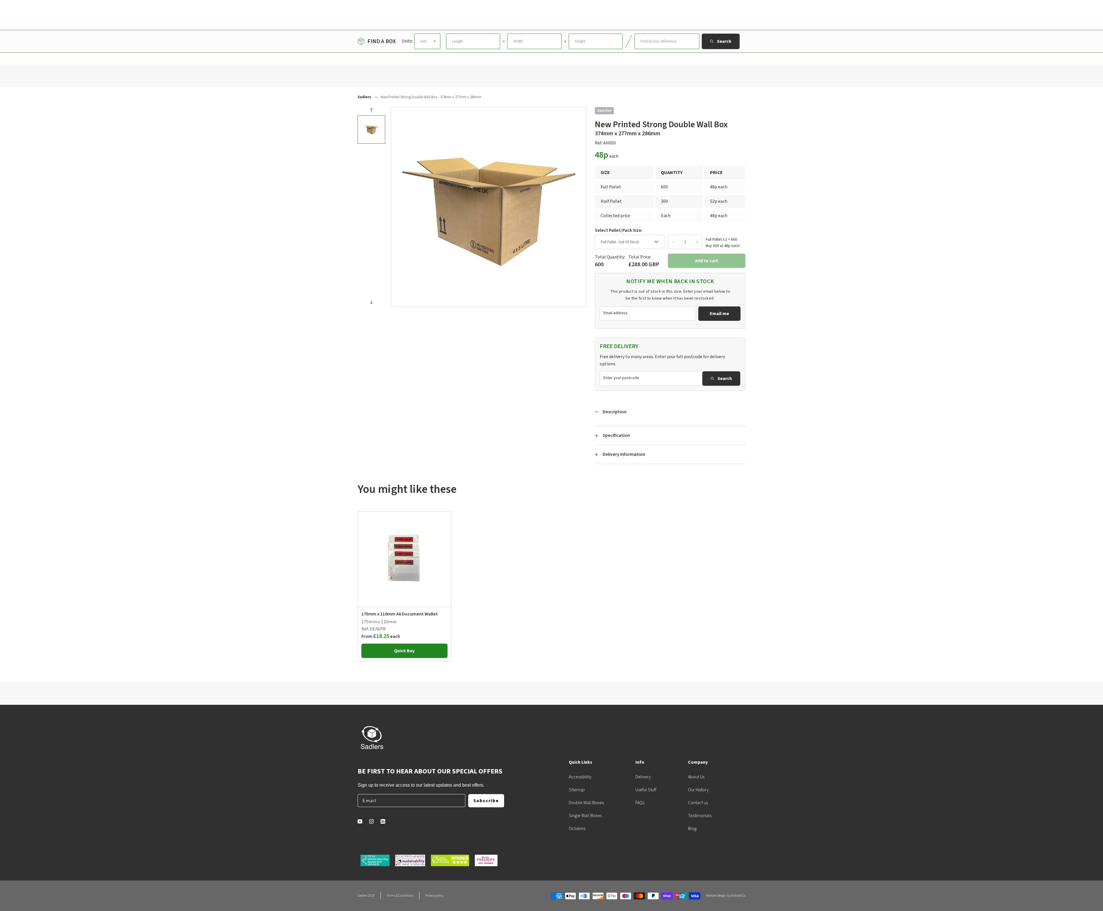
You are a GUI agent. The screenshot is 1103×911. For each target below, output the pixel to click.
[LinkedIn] (383, 821)
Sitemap (577, 790)
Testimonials (699, 815)
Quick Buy (404, 651)
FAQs (639, 803)
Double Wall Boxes (586, 803)
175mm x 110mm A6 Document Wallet (399, 614)
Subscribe (486, 801)
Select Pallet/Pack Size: (619, 230)
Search (725, 378)
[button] (371, 111)
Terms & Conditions (400, 895)
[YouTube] (360, 821)
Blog (692, 828)
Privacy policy (434, 895)
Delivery (643, 777)
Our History (698, 790)
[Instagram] (371, 821)
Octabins (577, 828)
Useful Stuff (645, 790)
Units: (407, 41)
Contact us (698, 803)
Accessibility (580, 777)
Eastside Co (737, 895)
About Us (696, 777)
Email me (719, 313)
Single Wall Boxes (585, 815)
